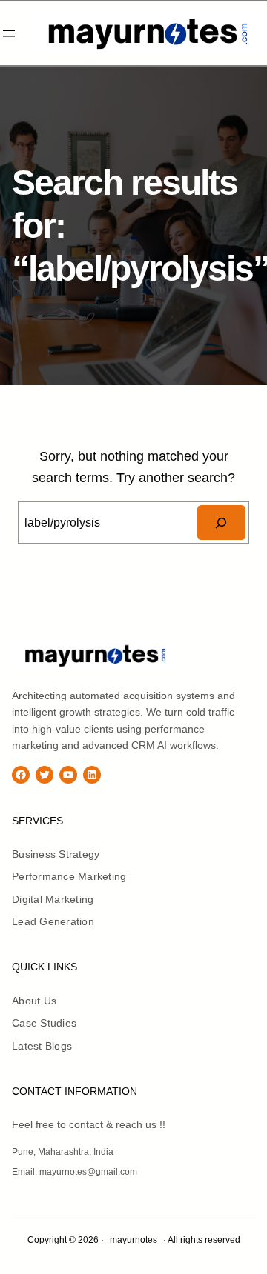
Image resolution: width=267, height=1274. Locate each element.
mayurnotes (219, 655)
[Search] (221, 522)
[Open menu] (9, 33)
